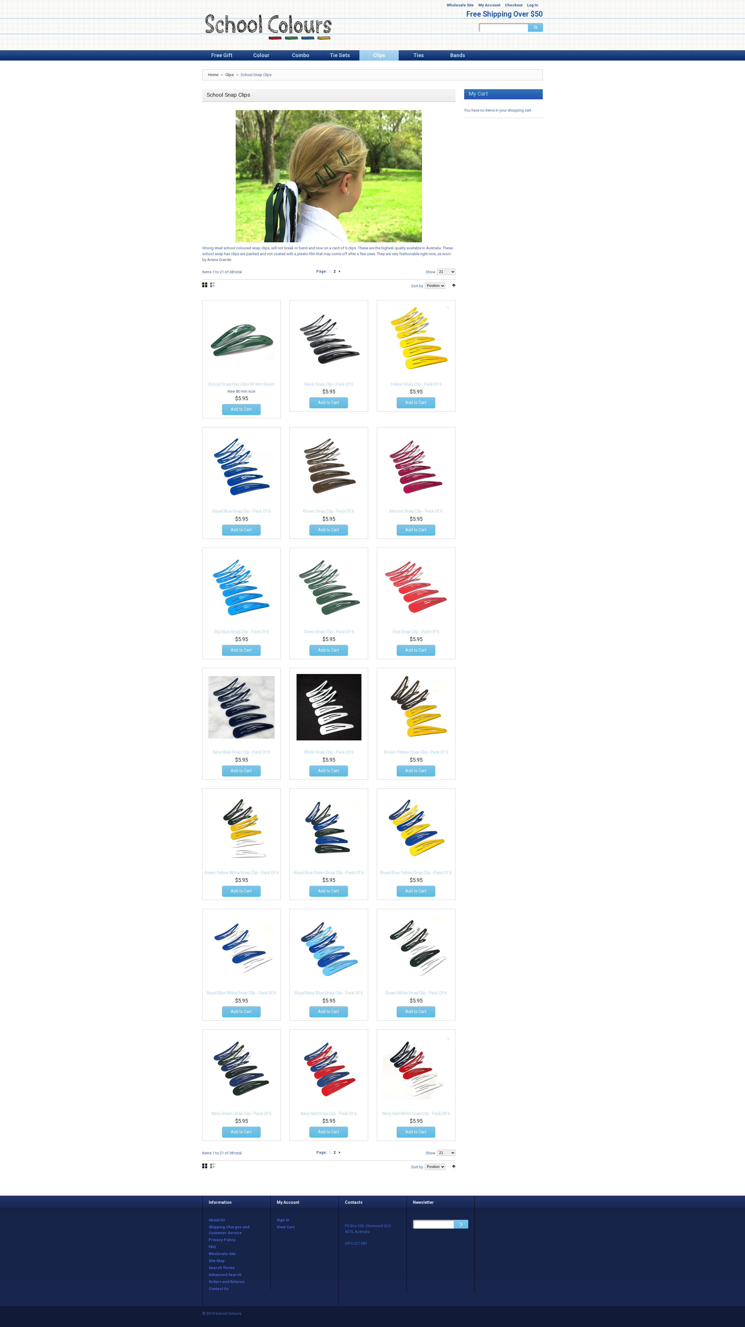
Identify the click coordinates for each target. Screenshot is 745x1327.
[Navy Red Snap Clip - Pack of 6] (329, 1069)
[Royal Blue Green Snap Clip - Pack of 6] (329, 828)
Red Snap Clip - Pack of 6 (416, 631)
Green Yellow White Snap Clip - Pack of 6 (241, 872)
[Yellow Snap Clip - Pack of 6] (416, 339)
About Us (217, 1220)
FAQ (212, 1247)
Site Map (217, 1261)
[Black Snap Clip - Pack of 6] (329, 339)
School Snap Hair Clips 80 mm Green (241, 384)
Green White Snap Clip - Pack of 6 (416, 993)
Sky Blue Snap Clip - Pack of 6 (241, 631)
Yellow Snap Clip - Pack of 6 (416, 384)
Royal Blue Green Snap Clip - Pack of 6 (329, 872)
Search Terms (222, 1268)
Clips (229, 75)
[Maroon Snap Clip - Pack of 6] (416, 466)
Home (213, 75)
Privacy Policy (222, 1240)
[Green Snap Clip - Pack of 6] (329, 587)
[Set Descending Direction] (453, 285)
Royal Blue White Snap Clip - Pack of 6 (241, 993)
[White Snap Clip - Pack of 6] (329, 707)
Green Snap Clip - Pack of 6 (329, 631)
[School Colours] (267, 26)
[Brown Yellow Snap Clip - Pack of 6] (416, 707)
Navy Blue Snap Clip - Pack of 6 (241, 752)
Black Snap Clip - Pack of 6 (328, 384)
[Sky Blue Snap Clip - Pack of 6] (242, 587)
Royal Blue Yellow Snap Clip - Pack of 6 (416, 872)
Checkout (513, 5)
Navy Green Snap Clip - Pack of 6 (242, 1113)
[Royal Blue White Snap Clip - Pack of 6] (242, 948)
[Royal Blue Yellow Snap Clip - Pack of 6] (416, 828)
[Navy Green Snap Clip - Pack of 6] (242, 1069)
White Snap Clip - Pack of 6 (329, 752)
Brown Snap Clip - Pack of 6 (328, 511)
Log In (532, 5)
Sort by (417, 286)
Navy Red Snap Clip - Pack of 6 (329, 1113)
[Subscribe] (461, 1224)
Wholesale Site (460, 5)
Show (430, 272)
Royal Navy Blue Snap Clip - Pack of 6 (329, 993)
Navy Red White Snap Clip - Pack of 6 (416, 1113)
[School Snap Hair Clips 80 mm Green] (242, 339)
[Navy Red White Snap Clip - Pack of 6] (416, 1069)
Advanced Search (225, 1275)
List (212, 285)
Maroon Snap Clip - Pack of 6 (416, 511)
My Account (489, 5)
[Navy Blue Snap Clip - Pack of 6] (242, 707)
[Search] (535, 27)
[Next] (339, 271)
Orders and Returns (226, 1282)
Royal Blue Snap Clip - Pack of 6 (241, 511)
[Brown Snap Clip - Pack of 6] (329, 466)
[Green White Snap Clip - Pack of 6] (416, 948)
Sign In (283, 1220)
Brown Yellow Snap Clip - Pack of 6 (416, 752)
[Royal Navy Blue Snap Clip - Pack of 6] (329, 948)
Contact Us (218, 1289)
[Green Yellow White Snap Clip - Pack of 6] (242, 828)
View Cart (286, 1227)
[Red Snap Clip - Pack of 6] (416, 587)
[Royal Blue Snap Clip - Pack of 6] (242, 466)
